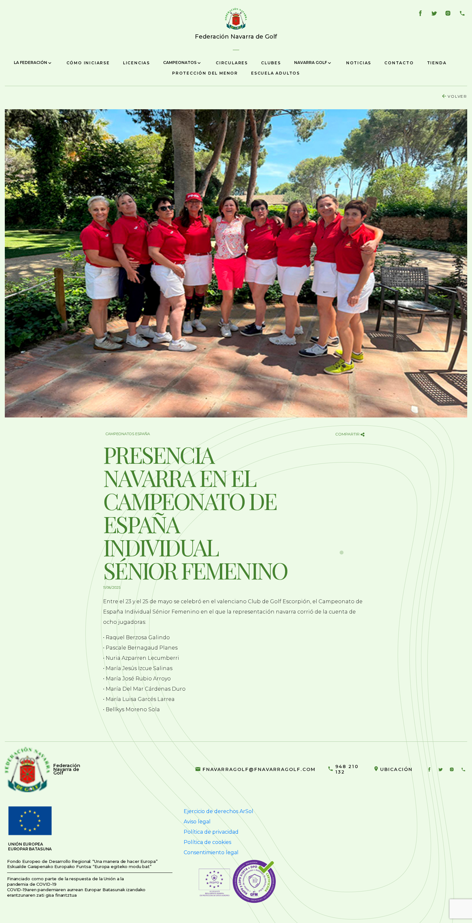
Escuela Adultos (275, 73)
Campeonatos (180, 62)
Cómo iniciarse (88, 62)
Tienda (437, 62)
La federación (31, 62)
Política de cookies (207, 842)
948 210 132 (347, 769)
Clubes (271, 62)
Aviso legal (197, 822)
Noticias (358, 62)
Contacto (399, 62)
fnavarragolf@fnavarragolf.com (259, 769)
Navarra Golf (311, 62)
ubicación (396, 769)
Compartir (348, 434)
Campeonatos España (128, 434)
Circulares (232, 62)
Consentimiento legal (211, 852)
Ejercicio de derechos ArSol (218, 811)
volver (457, 96)
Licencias (136, 62)
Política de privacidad (211, 832)
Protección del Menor (205, 73)
